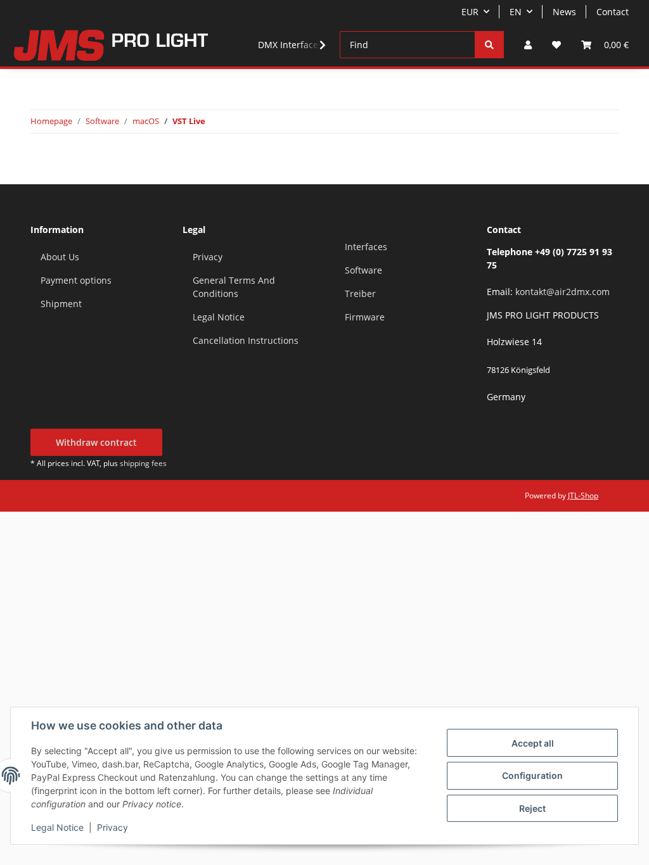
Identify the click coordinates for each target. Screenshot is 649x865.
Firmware (365, 317)
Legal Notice (57, 827)
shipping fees (143, 463)
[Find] (489, 44)
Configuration (532, 775)
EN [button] (516, 12)
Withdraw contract (96, 442)
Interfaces (366, 247)
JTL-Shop (583, 495)
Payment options (76, 280)
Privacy (112, 827)
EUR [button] (470, 12)
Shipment (61, 304)
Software (363, 270)
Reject (532, 808)
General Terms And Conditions (234, 287)
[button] (528, 44)
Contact (612, 12)
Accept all (532, 743)
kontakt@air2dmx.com (562, 292)
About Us (60, 257)
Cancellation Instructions (246, 340)
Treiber (360, 293)
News (564, 12)
